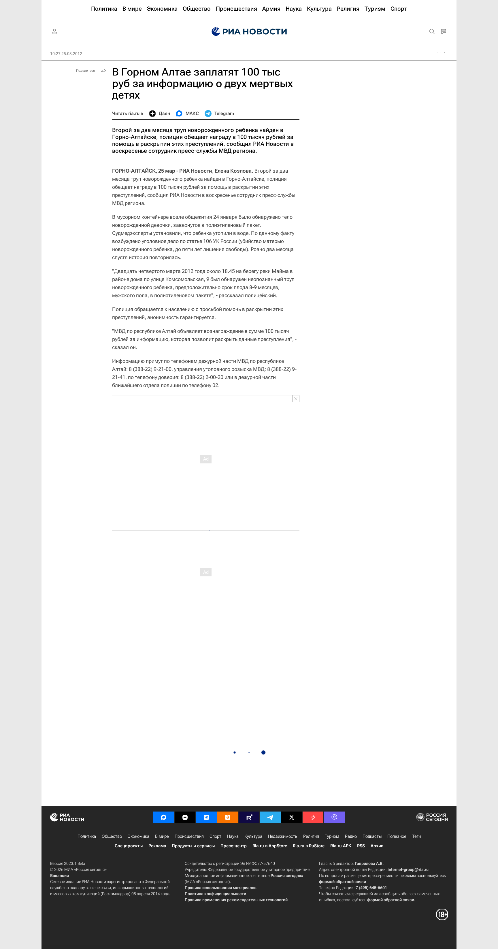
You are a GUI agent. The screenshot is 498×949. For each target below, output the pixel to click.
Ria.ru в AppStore (269, 845)
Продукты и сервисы (193, 845)
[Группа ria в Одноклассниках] (227, 817)
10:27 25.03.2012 (66, 53)
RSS (361, 845)
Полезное (396, 836)
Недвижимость (282, 836)
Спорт (215, 836)
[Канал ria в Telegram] (270, 817)
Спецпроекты (129, 845)
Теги (416, 836)
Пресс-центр (233, 845)
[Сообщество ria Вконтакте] (206, 817)
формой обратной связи (342, 881)
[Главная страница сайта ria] (249, 31)
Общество (112, 836)
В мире (162, 836)
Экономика (138, 836)
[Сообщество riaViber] (334, 817)
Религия (311, 836)
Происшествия (189, 836)
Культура (253, 836)
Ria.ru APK (340, 845)
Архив (377, 845)
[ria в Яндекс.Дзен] (185, 817)
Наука (233, 836)
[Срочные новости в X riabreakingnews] (313, 817)
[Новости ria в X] (291, 817)
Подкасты (372, 836)
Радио (351, 836)
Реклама (157, 845)
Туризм (332, 836)
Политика (87, 836)
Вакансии (59, 875)
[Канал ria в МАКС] (163, 817)
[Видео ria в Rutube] (249, 817)
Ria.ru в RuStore (309, 845)
